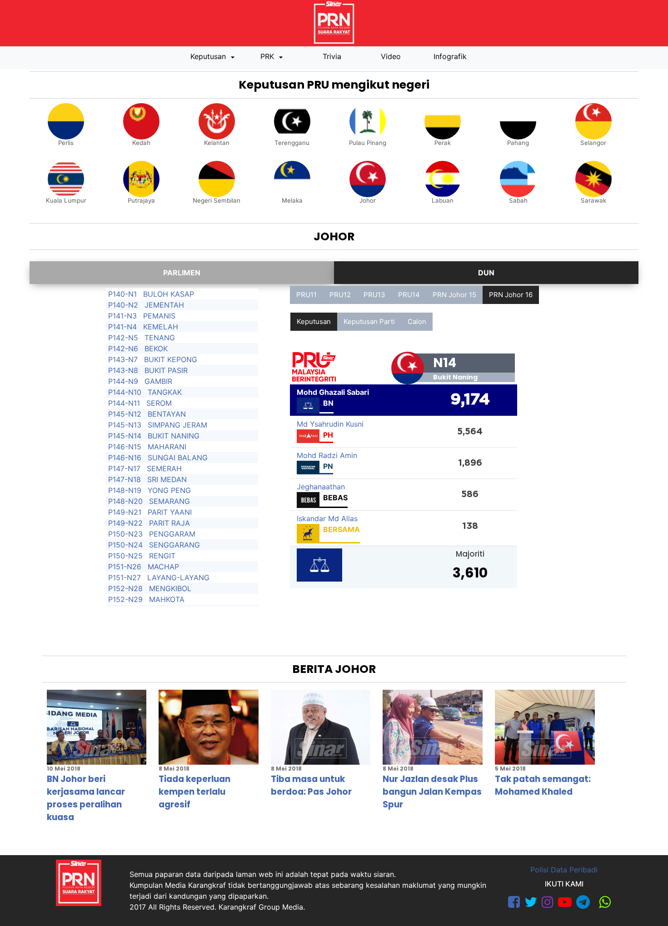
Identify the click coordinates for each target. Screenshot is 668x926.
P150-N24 (125, 544)
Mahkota (166, 599)
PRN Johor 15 (454, 294)
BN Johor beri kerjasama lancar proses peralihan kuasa (86, 798)
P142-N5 (123, 337)
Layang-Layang (178, 577)
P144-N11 (124, 403)
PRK (268, 56)
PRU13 (374, 294)
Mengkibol (170, 588)
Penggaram (172, 533)
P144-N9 (123, 381)
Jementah (164, 304)
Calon (417, 321)
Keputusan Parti (369, 321)
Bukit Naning (173, 435)
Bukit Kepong (170, 359)
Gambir (158, 381)
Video (391, 56)
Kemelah (160, 326)
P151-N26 (124, 566)
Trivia (332, 56)
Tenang (160, 337)
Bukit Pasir (166, 370)
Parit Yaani (170, 512)
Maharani (167, 446)
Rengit (162, 555)
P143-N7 (123, 359)
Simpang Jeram (177, 424)
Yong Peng (169, 490)
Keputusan (209, 56)
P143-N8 (123, 370)
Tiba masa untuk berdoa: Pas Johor (311, 785)
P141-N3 (122, 315)
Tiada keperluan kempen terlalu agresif (194, 792)
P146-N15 (124, 446)
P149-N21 (124, 512)
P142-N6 (123, 348)
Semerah (164, 468)
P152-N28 (125, 588)
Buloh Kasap (168, 294)
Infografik (450, 56)
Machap (163, 566)
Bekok (156, 348)
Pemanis (159, 315)
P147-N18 (124, 479)
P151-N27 (124, 577)
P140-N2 (123, 304)
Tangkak (165, 392)
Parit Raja (169, 523)
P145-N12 (124, 413)
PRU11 (306, 294)
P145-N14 (124, 435)
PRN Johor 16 (511, 294)
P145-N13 (124, 424)
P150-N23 (125, 533)
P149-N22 (125, 523)
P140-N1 (122, 294)
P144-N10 (124, 392)
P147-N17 (124, 468)
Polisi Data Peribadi (564, 869)
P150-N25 (125, 555)
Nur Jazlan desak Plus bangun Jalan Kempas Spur (432, 792)
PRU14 (409, 294)
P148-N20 (125, 501)
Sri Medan (167, 479)
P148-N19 (124, 490)
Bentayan (167, 413)
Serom (159, 403)
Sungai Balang (178, 457)
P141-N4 (122, 326)
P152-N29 (125, 599)
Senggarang (174, 544)
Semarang (169, 501)
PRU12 (340, 294)
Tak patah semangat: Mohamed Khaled (543, 785)
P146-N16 (124, 457)
